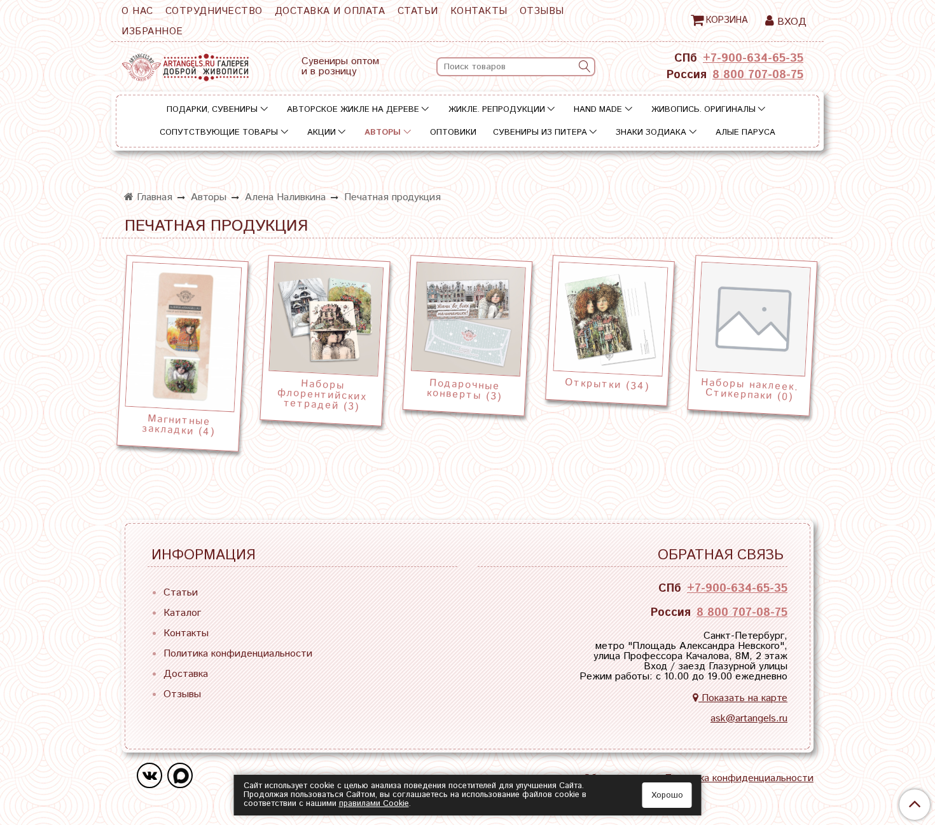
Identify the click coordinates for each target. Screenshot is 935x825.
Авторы (382, 132)
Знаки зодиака (651, 132)
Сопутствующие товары (219, 132)
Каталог (182, 613)
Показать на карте (742, 698)
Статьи (418, 11)
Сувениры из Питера (540, 132)
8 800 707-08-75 (757, 75)
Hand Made (598, 110)
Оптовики (453, 132)
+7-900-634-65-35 (753, 58)
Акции (321, 132)
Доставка (185, 674)
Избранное (152, 31)
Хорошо (667, 795)
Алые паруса (745, 132)
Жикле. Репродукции (496, 110)
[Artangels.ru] (185, 64)
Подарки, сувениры (212, 110)
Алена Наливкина (285, 197)
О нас (137, 11)
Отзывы (542, 11)
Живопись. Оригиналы (703, 110)
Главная (153, 197)
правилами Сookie (374, 804)
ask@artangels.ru (748, 718)
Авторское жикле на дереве (353, 110)
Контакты (479, 11)
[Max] (180, 775)
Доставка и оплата (330, 11)
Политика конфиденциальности (237, 653)
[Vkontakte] (149, 775)
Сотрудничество (214, 11)
